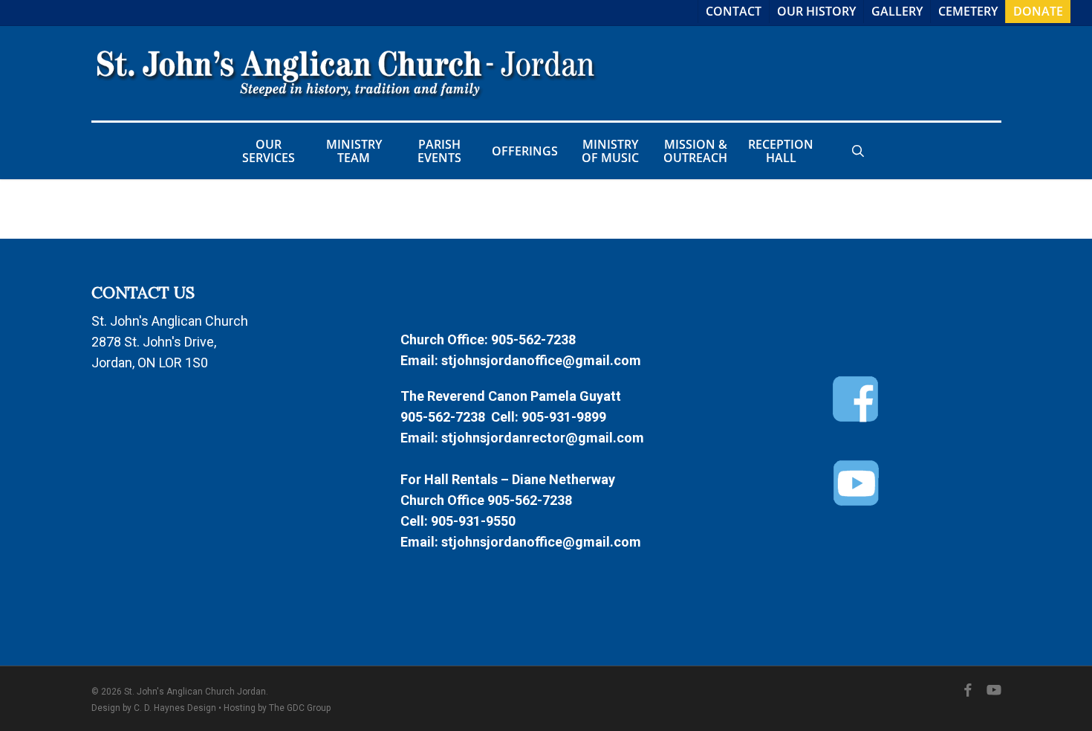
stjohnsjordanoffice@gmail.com (541, 360)
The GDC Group (300, 708)
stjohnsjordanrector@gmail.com (542, 437)
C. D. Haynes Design (175, 708)
